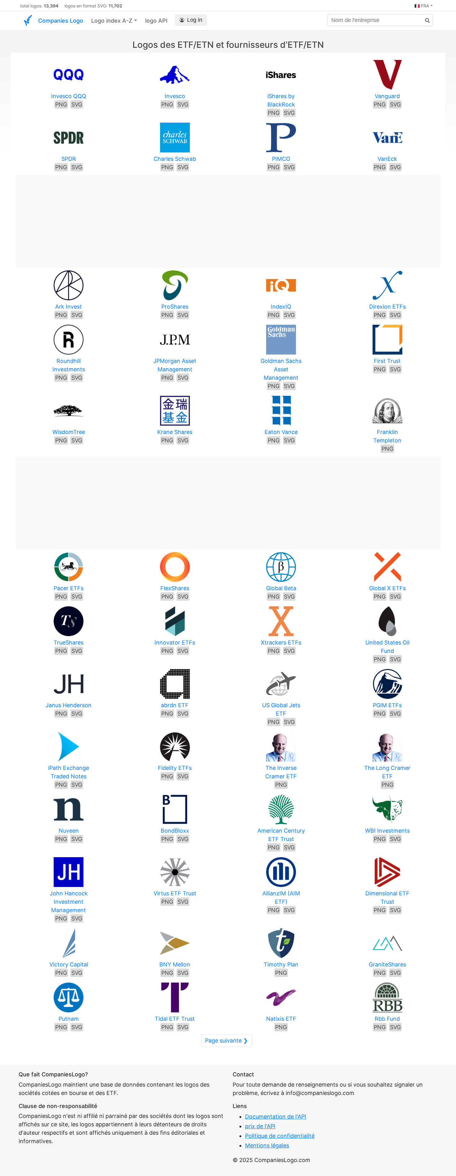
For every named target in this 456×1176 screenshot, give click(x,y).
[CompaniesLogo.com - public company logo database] (28, 20)
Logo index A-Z (111, 20)
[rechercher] (425, 21)
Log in (194, 20)
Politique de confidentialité (280, 1136)
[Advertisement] (228, 217)
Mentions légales (267, 1145)
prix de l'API (260, 1126)
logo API (156, 20)
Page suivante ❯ (226, 1040)
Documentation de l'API (275, 1116)
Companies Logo (60, 20)
